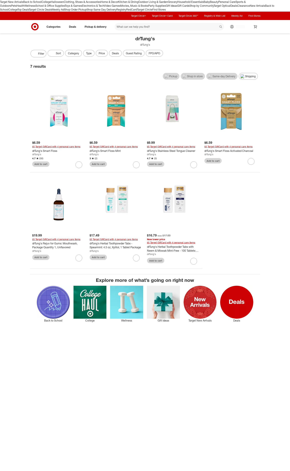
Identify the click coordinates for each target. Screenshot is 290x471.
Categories (53, 26)
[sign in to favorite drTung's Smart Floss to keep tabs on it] (79, 164)
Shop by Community (201, 5)
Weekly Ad (58, 9)
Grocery (172, 2)
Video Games (112, 5)
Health (20, 5)
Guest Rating (134, 53)
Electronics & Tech (93, 5)
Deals (233, 5)
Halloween (57, 2)
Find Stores (159, 9)
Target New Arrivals (11, 2)
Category (73, 53)
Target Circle (144, 9)
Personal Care (226, 2)
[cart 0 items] (255, 26)
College (46, 2)
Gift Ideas (171, 5)
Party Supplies (157, 5)
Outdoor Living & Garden (153, 2)
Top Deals (23, 9)
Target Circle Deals (40, 9)
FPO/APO (154, 53)
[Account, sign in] (238, 26)
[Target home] (35, 27)
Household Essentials (190, 2)
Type (89, 53)
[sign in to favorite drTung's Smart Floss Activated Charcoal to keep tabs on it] (251, 161)
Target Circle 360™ (188, 15)
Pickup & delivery (95, 26)
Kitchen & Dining (128, 2)
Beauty (214, 2)
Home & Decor (109, 2)
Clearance (243, 5)
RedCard (131, 9)
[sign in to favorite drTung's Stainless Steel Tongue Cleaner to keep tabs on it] (193, 164)
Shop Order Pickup (75, 9)
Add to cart (40, 164)
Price (102, 53)
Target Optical (222, 5)
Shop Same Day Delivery (101, 9)
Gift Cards (183, 5)
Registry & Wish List (214, 15)
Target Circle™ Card (162, 15)
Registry (121, 9)
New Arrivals (257, 5)
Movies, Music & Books (134, 5)
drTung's (36, 154)
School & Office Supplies (50, 5)
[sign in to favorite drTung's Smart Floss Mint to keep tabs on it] (136, 164)
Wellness (30, 5)
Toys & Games (73, 5)
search (221, 27)
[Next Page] (256, 54)
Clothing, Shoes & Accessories (82, 2)
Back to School (32, 2)
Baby (207, 2)
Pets (13, 5)
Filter (41, 53)
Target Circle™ (138, 15)
